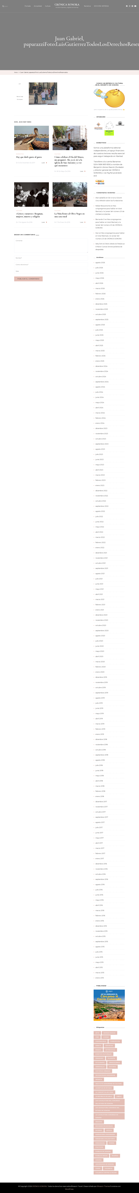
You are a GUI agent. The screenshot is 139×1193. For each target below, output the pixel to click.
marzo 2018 (100, 786)
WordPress (69, 1189)
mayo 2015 (100, 962)
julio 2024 (99, 392)
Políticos (99, 1147)
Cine (97, 1037)
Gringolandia (114, 1062)
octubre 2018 (101, 750)
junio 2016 (99, 895)
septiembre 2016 (102, 879)
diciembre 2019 (101, 677)
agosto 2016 (100, 884)
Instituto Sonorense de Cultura (109, 1083)
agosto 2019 (100, 698)
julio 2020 (99, 641)
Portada (28, 6)
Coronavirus (101, 1041)
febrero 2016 (100, 916)
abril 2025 (99, 345)
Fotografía (100, 1062)
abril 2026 (99, 283)
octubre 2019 (101, 687)
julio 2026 (99, 268)
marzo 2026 (100, 288)
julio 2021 (99, 579)
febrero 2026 (100, 294)
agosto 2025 (100, 325)
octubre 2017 (101, 812)
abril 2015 (99, 967)
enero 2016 (100, 921)
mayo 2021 (100, 589)
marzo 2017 (100, 848)
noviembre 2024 (102, 371)
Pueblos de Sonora (103, 1151)
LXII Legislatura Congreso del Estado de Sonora (107, 1109)
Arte (97, 1033)
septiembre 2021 (102, 568)
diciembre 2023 (101, 428)
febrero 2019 (100, 729)
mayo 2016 (100, 900)
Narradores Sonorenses (105, 1134)
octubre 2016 (101, 874)
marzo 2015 (100, 973)
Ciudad (106, 1037)
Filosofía (111, 1058)
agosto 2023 (100, 449)
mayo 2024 (100, 402)
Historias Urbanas (103, 1071)
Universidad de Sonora (105, 1164)
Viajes (98, 1168)
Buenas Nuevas (109, 1033)
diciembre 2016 (101, 864)
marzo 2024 (100, 413)
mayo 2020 (100, 651)
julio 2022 (99, 516)
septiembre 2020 (102, 631)
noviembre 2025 (102, 309)
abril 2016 (99, 905)
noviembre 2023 (102, 434)
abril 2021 (99, 594)
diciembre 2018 (101, 739)
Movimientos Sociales (104, 1126)
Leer (43, 163)
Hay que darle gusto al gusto (29, 157)
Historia (112, 1066)
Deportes (109, 1045)
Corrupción (115, 1041)
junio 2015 (99, 957)
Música (109, 1130)
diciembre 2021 (101, 553)
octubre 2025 (101, 314)
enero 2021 (100, 610)
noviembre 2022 (102, 496)
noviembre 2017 (102, 807)
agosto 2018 (100, 760)
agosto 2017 (100, 822)
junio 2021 (99, 584)
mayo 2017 (100, 838)
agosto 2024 (100, 387)
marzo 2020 (100, 662)
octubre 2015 (101, 936)
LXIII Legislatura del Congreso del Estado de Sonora (108, 1102)
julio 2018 (99, 765)
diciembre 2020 (101, 615)
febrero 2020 (101, 667)
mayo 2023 (100, 465)
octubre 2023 (101, 439)
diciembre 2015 (101, 926)
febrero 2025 (100, 356)
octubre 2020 (101, 625)
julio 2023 (99, 454)
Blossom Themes (103, 1186)
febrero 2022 (101, 542)
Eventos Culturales (103, 1054)
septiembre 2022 (102, 506)
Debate (98, 1045)
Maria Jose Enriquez (20, 98)
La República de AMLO (104, 1096)
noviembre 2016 (102, 869)
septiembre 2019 (102, 693)
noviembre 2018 (102, 744)
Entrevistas (110, 1050)
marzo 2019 (100, 724)
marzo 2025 (100, 351)
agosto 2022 (100, 511)
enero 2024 (100, 423)
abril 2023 (99, 470)
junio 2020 (100, 646)
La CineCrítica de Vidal (104, 1092)
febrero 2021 (100, 605)
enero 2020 (100, 672)
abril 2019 (99, 719)
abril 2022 (99, 532)
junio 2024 (100, 397)
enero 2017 (100, 858)
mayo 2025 (100, 340)
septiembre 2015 (102, 941)
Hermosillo (100, 1066)
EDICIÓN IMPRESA (101, 6)
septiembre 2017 (102, 817)
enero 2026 (100, 299)
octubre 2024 (101, 376)
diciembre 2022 (101, 491)
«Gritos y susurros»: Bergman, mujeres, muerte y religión (29, 215)
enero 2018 (100, 796)
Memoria (99, 1122)
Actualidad (38, 6)
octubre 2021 (101, 563)
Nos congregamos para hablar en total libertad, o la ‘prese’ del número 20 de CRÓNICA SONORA (110, 236)
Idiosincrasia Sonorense (105, 1075)
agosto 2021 (100, 573)
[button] (98, 126)
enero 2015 (100, 978)
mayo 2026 (100, 278)
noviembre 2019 (102, 682)
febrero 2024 (101, 418)
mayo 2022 (100, 527)
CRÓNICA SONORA (67, 4)
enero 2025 (100, 361)
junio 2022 (100, 522)
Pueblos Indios (101, 1155)
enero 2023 (100, 485)
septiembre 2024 (102, 382)
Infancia (99, 1079)
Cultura (47, 6)
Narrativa (87, 6)
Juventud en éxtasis (104, 1088)
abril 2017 (99, 843)
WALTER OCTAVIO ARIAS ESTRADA (109, 244)
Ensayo (98, 1050)
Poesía (111, 1143)
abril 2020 (99, 656)
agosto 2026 (100, 263)
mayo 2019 (100, 713)
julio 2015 (99, 952)
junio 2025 (99, 335)
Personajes (100, 1143)
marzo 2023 (100, 475)
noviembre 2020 (102, 620)
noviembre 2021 (102, 558)
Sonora (99, 1160)
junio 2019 (99, 708)
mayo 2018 (100, 776)
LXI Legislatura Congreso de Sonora (107, 1116)
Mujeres (99, 1130)
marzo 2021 (100, 599)
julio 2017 (99, 827)
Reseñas (115, 1155)
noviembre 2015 (102, 931)
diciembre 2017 (101, 802)
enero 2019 (100, 734)
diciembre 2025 (101, 304)
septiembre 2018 (102, 755)
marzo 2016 (100, 910)
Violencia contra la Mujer (106, 1172)
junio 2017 (99, 833)
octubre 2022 (101, 501)
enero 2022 (100, 548)
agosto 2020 (100, 636)
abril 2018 (99, 781)
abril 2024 (99, 408)
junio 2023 (100, 459)
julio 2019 (99, 703)
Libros (119, 1096)
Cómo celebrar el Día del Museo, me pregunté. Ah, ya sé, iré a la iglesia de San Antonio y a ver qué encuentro (69, 161)
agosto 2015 (100, 947)
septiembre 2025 (102, 319)
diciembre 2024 (101, 366)
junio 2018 (99, 770)
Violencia (108, 1168)
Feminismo (99, 1058)
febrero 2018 (100, 791)
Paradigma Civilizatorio (105, 1138)
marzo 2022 (100, 537)
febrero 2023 (101, 480)
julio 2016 (99, 890)
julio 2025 (99, 330)
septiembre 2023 (102, 444)
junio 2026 (99, 273)
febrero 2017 (100, 853)
